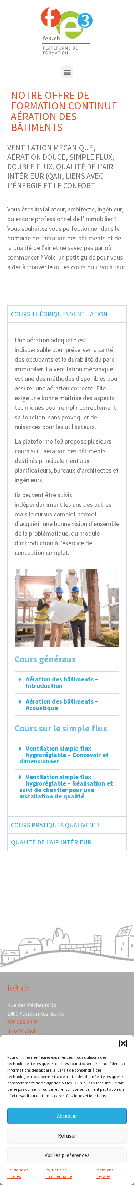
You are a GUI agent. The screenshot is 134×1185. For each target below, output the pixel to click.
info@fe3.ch (22, 1030)
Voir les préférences (67, 1155)
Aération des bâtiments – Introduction (62, 682)
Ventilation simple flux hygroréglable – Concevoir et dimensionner (64, 754)
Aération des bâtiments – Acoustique (62, 704)
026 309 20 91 (23, 1022)
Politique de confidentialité (58, 1173)
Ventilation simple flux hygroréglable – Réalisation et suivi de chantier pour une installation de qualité (66, 786)
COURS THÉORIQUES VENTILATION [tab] (59, 314)
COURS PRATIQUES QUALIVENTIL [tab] (56, 825)
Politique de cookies (18, 1173)
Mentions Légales (104, 1173)
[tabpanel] (67, 569)
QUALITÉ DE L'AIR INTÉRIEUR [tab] (51, 842)
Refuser (67, 1135)
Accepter (67, 1116)
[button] (123, 1043)
